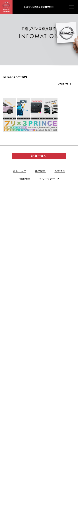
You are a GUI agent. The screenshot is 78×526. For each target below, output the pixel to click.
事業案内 (40, 171)
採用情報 (24, 178)
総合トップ (19, 171)
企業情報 (59, 171)
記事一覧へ (39, 155)
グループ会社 (47, 178)
